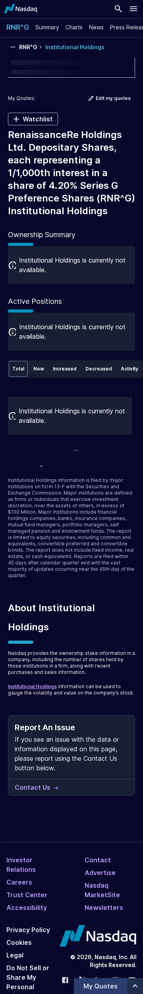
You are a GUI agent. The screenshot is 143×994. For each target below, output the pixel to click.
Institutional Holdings (32, 686)
